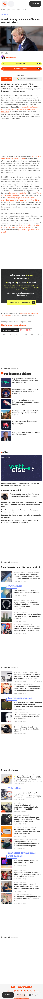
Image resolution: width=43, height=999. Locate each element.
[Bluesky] (31, 991)
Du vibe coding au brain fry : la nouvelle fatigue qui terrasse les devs (21, 511)
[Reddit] (25, 991)
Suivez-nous (7, 79)
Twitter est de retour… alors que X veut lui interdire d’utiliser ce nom (27, 591)
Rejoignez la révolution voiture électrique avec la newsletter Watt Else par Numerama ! (25, 381)
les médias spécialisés (17, 193)
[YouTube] (8, 991)
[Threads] (34, 991)
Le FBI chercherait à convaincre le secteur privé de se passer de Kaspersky (25, 391)
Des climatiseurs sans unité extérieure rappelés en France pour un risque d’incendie (27, 831)
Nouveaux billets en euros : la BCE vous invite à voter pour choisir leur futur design (19, 521)
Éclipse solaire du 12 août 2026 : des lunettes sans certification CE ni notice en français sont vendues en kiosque (27, 779)
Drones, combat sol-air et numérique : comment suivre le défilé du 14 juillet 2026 (26, 807)
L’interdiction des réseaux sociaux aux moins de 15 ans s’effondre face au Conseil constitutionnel (27, 689)
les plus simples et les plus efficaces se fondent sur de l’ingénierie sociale (20, 226)
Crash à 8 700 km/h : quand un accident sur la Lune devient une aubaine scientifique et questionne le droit (21, 505)
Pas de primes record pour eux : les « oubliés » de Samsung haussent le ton (27, 898)
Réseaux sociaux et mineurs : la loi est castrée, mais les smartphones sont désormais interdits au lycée (27, 628)
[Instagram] (18, 991)
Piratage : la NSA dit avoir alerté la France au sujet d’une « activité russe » (25, 413)
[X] (15, 991)
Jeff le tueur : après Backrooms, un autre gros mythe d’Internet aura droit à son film (27, 717)
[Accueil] (5, 4)
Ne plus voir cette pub (9, 368)
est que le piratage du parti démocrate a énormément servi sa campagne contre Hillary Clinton (20, 199)
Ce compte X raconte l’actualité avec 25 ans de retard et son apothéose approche (28, 616)
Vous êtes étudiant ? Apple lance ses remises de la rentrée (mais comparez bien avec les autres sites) (28, 705)
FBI (26, 335)
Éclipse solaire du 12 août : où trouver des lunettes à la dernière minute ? (24, 495)
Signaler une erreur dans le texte (13, 325)
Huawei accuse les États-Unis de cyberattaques (24, 422)
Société (6, 14)
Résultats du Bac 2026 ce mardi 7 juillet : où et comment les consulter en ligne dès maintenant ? (28, 874)
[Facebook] (21, 991)
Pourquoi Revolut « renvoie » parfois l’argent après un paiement (21, 516)
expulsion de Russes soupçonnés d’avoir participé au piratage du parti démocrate (19, 109)
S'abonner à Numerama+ (20, 302)
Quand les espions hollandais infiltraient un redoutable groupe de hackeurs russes (26, 402)
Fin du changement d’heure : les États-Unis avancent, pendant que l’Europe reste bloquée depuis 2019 (27, 795)
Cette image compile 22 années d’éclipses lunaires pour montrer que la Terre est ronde (26, 604)
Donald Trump (15, 335)
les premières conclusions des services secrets (21, 157)
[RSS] (28, 991)
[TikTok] (11, 991)
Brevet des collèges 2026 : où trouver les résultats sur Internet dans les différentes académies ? (26, 886)
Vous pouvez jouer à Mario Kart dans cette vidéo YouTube (26, 862)
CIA (4, 335)
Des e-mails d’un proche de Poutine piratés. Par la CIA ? (26, 433)
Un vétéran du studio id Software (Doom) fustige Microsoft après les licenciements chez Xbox (27, 819)
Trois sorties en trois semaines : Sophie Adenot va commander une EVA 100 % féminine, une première (27, 577)
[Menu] (11, 4)
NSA (32, 335)
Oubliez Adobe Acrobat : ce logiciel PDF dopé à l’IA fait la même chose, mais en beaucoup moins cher (27, 676)
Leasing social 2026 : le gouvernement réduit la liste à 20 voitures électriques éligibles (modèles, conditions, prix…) (26, 844)
